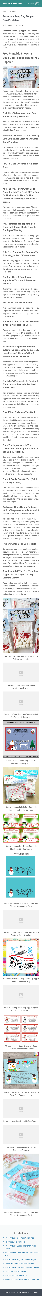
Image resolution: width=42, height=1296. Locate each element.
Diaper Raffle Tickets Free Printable (19, 1263)
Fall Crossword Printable (15, 1242)
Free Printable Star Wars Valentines (19, 1238)
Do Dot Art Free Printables (15, 1271)
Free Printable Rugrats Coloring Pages (20, 1259)
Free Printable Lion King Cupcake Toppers (22, 1267)
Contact (13, 1292)
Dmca (6, 1292)
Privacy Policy (24, 1292)
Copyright (34, 1292)
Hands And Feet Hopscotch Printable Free (22, 1279)
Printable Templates (12, 4)
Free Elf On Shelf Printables (16, 1275)
